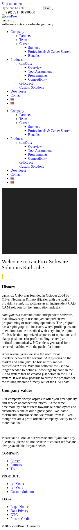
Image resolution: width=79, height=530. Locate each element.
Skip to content (12, 4)
